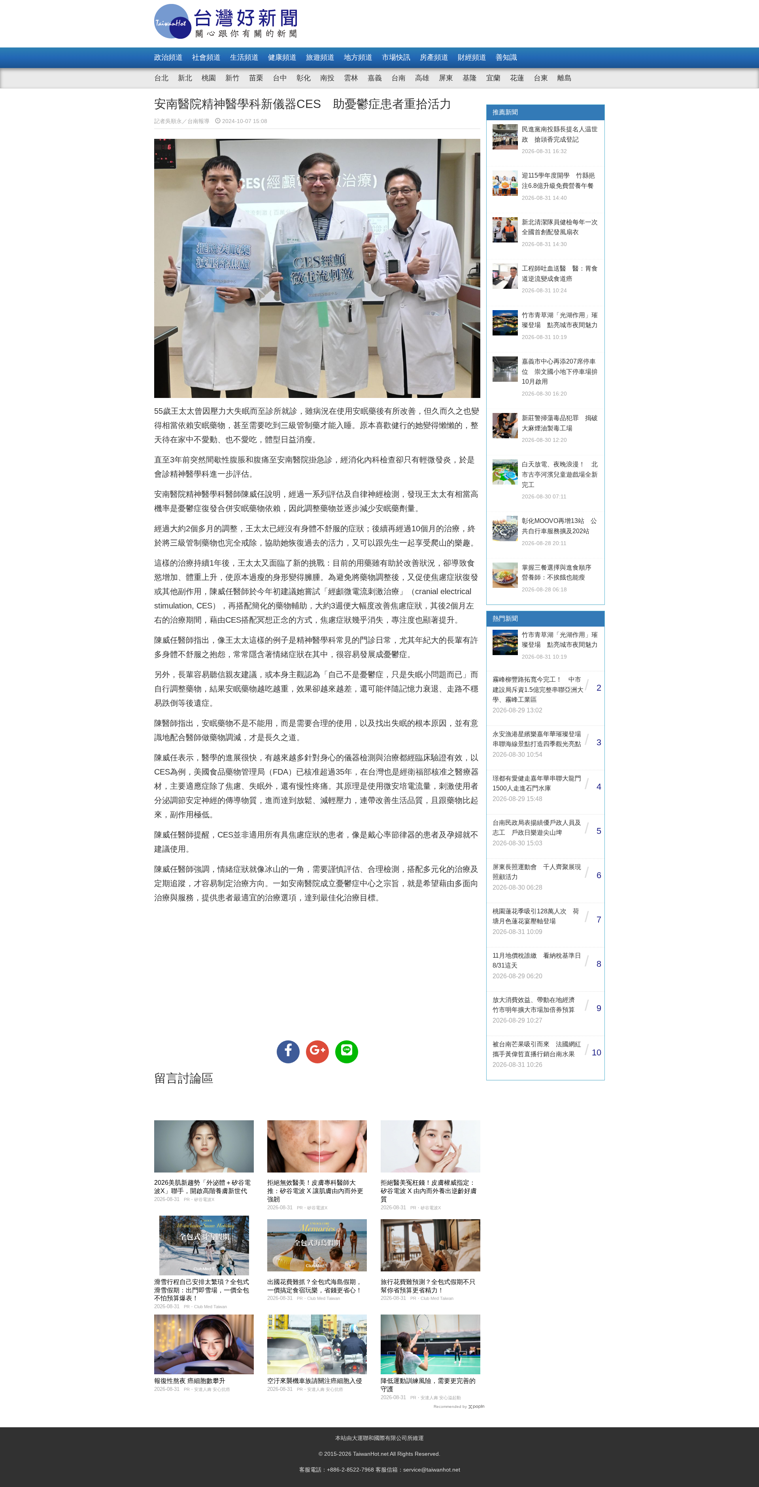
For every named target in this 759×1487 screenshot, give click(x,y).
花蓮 (517, 78)
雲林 (351, 78)
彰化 (303, 78)
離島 (564, 78)
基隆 (470, 78)
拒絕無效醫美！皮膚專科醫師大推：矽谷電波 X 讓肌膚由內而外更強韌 (315, 1191)
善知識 (506, 57)
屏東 (446, 78)
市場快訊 (396, 57)
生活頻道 (244, 57)
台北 (161, 78)
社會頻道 (206, 57)
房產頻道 (434, 57)
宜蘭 (493, 78)
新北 (185, 78)
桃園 (209, 78)
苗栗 (256, 78)
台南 (398, 78)
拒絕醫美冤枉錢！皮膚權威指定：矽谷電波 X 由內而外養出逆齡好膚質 (429, 1191)
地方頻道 (358, 57)
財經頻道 (472, 57)
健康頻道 (282, 57)
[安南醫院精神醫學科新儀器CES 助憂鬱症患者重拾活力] (288, 1052)
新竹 (232, 78)
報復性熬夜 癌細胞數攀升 (189, 1380)
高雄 (422, 78)
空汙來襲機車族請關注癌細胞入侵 (314, 1380)
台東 (541, 78)
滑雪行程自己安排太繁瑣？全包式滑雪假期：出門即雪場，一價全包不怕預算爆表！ (201, 1290)
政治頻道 (168, 57)
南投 (327, 78)
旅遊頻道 (320, 57)
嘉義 (375, 78)
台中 (280, 78)
